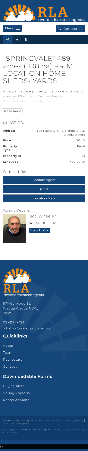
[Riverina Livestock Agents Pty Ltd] (44, 12)
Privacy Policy (74, 420)
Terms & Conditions (50, 420)
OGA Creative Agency (16, 423)
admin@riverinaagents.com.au (26, 328)
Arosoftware (10, 432)
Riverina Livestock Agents (18, 420)
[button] (44, 189)
